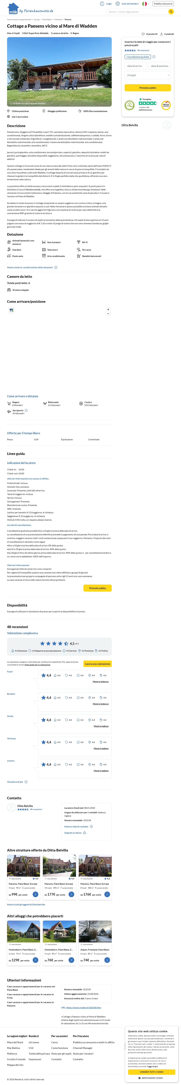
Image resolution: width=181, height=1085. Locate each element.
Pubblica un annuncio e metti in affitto (94, 1042)
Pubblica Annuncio (163, 3)
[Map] (59, 348)
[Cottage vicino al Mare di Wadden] (59, 866)
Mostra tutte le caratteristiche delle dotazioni (30, 267)
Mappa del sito (15, 1064)
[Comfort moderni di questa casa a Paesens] (23, 866)
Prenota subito (97, 588)
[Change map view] (11, 310)
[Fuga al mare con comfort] (95, 866)
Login (109, 3)
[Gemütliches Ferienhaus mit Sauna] (95, 932)
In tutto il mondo (16, 1059)
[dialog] (151, 1054)
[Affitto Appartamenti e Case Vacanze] (30, 11)
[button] (151, 1078)
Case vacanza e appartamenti (19, 19)
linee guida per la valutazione (37, 664)
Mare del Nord (15, 1042)
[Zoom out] (108, 314)
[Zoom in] (108, 309)
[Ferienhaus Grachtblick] (59, 932)
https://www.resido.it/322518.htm (83, 1007)
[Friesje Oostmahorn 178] (23, 932)
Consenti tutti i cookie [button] (151, 1072)
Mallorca (12, 1053)
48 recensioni (36, 809)
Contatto (56, 1059)
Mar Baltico (13, 1047)
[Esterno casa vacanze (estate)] (59, 72)
